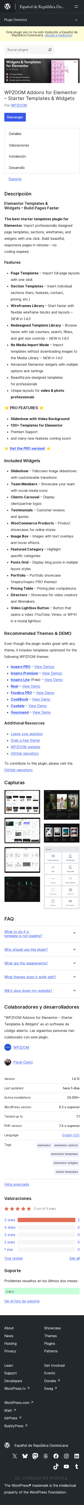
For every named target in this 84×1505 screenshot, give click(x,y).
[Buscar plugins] (50, 49)
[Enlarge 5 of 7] (74, 796)
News (8, 1336)
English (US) (71, 1135)
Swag (50, 1388)
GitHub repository (25, 753)
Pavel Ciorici (23, 1062)
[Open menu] (77, 6)
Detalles (15, 134)
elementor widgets (66, 1163)
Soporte (15, 179)
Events (49, 1373)
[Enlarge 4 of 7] (34, 882)
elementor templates (64, 1154)
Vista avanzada (16, 1184)
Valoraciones (19, 145)
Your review (13, 1258)
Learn (8, 1365)
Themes (50, 1336)
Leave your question (27, 734)
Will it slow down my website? (28, 991)
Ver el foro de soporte (22, 1301)
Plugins (49, 1343)
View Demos (44, 666)
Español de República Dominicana (41, 1445)
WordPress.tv (17, 1388)
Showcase (52, 1328)
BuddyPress (16, 1426)
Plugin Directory (15, 20)
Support (10, 1373)
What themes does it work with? (30, 977)
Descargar (15, 117)
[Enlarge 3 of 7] (34, 853)
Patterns (51, 1351)
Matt (10, 1410)
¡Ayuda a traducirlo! (58, 35)
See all (74, 1258)
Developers (13, 1381)
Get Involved (54, 1365)
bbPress (13, 1418)
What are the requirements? (26, 963)
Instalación (17, 156)
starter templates (67, 1171)
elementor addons (66, 1145)
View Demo (53, 679)
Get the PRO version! (27, 448)
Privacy (10, 1351)
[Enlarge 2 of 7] (34, 823)
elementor (44, 1145)
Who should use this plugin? (26, 950)
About (9, 1328)
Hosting (10, 1343)
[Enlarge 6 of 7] (74, 829)
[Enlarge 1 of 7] (34, 796)
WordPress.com (19, 1402)
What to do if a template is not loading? (23, 934)
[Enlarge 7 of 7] (74, 852)
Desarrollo (17, 167)
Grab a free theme (25, 740)
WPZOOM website (25, 747)
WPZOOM (19, 105)
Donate (52, 1381)
